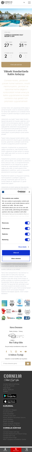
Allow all (16, 252)
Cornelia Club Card (9, 415)
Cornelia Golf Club (9, 435)
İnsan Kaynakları (8, 413)
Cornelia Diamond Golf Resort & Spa (15, 433)
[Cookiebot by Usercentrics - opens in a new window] (18, 192)
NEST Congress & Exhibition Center (14, 439)
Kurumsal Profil (8, 412)
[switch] (27, 228)
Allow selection (16, 258)
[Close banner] (29, 192)
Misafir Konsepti (8, 421)
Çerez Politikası (8, 419)
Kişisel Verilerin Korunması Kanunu (14, 417)
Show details (22, 247)
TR (24, 2)
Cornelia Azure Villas (10, 437)
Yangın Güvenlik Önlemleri (11, 423)
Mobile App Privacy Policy (11, 425)
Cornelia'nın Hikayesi (10, 410)
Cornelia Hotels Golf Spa (11, 432)
